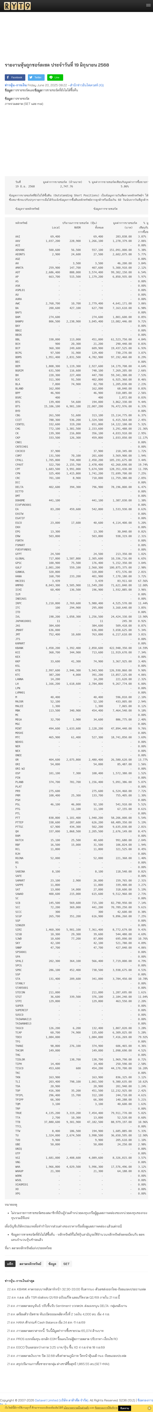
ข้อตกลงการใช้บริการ (106, 1407)
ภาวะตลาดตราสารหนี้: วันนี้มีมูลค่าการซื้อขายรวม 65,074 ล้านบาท (55, 1331)
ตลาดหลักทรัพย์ (30, 1264)
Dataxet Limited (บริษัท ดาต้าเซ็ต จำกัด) (61, 1400)
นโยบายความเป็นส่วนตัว (76, 1407)
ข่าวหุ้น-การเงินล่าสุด (19, 1281)
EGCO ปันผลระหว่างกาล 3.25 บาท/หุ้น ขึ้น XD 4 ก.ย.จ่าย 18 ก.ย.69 (56, 1347)
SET (66, 1264)
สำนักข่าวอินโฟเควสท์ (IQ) (87, 85)
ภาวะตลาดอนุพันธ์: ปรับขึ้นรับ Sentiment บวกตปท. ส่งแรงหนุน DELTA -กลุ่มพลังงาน (67, 1306)
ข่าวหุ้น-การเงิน (16, 85)
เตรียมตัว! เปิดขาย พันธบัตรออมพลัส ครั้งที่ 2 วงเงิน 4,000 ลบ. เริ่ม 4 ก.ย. (58, 1314)
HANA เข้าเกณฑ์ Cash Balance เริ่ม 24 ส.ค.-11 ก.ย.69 (46, 1322)
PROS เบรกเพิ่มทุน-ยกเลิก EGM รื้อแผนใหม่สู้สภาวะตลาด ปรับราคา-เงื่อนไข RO (62, 1339)
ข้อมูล (8, 90)
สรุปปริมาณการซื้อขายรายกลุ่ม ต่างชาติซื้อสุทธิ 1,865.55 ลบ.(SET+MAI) (58, 1364)
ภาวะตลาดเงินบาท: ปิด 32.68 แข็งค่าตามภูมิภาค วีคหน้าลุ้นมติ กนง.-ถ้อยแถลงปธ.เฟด (66, 1356)
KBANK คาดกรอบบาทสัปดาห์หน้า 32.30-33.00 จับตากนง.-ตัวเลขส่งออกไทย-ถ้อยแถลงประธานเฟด (76, 1289)
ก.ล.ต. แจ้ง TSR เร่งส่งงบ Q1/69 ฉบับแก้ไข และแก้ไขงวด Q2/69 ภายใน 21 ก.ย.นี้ (63, 1297)
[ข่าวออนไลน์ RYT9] (16, 6)
